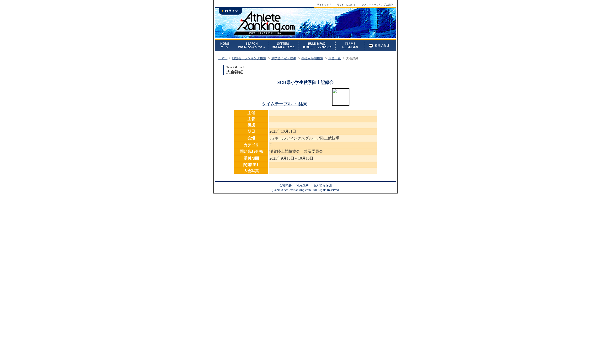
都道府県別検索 (312, 58)
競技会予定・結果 (283, 58)
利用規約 (302, 185)
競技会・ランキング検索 (249, 58)
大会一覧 (334, 58)
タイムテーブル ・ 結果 (284, 104)
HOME (222, 58)
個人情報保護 (322, 185)
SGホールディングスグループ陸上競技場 (304, 138)
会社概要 (285, 185)
